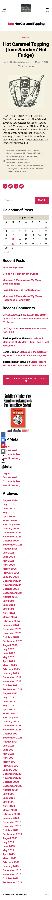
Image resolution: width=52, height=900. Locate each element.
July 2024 (8, 601)
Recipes (26, 37)
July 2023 (8, 649)
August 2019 (10, 838)
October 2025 (11, 540)
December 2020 (12, 773)
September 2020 (12, 785)
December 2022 (12, 677)
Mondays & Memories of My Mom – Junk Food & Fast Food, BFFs (26, 342)
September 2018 (12, 882)
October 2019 (11, 830)
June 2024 (9, 605)
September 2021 (12, 737)
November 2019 (12, 826)
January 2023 (11, 673)
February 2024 (11, 621)
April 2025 (9, 564)
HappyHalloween (14, 153)
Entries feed (10, 450)
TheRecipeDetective (19, 62)
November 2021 (12, 729)
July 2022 (8, 697)
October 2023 (11, 637)
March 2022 (10, 713)
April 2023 (9, 661)
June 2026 (9, 508)
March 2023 (10, 665)
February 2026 (11, 524)
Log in (6, 446)
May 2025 (8, 560)
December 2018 (12, 870)
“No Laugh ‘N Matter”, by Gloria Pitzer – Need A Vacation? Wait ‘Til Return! (26, 318)
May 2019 (8, 850)
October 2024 (11, 588)
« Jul (6, 252)
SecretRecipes (36, 165)
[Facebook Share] (3, 434)
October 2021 (10, 733)
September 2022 (12, 689)
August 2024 (10, 596)
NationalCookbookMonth (18, 162)
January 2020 (11, 818)
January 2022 (11, 721)
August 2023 (10, 645)
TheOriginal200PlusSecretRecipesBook (24, 168)
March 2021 (9, 761)
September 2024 (12, 592)
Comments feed (12, 454)
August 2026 (10, 500)
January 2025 (11, 576)
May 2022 (8, 705)
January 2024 (11, 625)
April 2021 (8, 757)
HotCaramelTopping (32, 153)
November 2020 (12, 777)
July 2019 (8, 842)
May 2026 (8, 512)
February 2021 (11, 765)
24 (13, 243)
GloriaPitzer (11, 150)
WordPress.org (11, 458)
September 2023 (12, 641)
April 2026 (9, 516)
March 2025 (10, 568)
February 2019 (11, 862)
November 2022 (12, 681)
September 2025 (12, 544)
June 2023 (9, 653)
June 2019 (9, 846)
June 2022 (9, 701)
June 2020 (9, 798)
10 (13, 235)
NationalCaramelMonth (17, 159)
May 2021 (8, 753)
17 (13, 239)
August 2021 (10, 741)
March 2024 (10, 617)
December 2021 (12, 725)
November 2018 (12, 874)
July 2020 (8, 794)
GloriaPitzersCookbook (29, 150)
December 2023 (12, 629)
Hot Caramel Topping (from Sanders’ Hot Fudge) (26, 49)
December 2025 (12, 532)
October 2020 (11, 781)
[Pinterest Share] (3, 445)
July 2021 (8, 745)
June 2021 (9, 749)
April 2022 (9, 709)
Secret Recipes (19, 894)
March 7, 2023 (42, 62)
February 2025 (11, 572)
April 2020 (9, 806)
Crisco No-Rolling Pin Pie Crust (20, 273)
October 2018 (11, 878)
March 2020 (10, 810)
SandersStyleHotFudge (17, 165)
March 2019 (9, 858)
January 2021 (11, 769)
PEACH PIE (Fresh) (13, 267)
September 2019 (12, 834)
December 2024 (12, 580)
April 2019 (9, 854)
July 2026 (8, 504)
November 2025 (12, 536)
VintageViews (11, 314)
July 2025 (8, 552)
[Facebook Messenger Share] (3, 439)
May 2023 (8, 657)
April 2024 (9, 613)
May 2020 (8, 802)
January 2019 (11, 866)
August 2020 (10, 789)
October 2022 (11, 685)
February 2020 (11, 814)
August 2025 (10, 548)
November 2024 (12, 584)
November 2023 (12, 633)
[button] (3, 467)
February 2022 (11, 717)
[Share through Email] (3, 451)
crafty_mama (10, 328)
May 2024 (8, 609)
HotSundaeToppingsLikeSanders (21, 156)
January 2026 (11, 528)
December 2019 (12, 822)
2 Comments (28, 66)
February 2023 (11, 669)
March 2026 (10, 520)
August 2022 (10, 693)
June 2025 (9, 556)
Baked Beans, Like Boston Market (22, 290)
